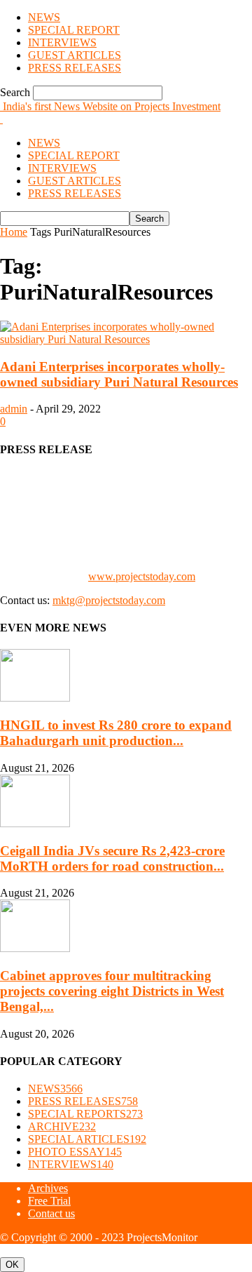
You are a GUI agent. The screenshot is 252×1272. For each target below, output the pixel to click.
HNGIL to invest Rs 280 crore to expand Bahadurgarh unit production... (116, 733)
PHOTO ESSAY (75, 1152)
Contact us (51, 1213)
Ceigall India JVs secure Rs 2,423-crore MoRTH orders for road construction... (112, 858)
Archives (48, 1188)
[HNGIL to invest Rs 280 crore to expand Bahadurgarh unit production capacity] (35, 698)
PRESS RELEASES (74, 68)
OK (12, 1264)
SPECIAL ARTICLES (87, 1139)
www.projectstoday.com (141, 576)
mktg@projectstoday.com (108, 600)
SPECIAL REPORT (74, 30)
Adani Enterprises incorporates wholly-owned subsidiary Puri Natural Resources (119, 374)
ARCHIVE (62, 1126)
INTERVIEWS (62, 42)
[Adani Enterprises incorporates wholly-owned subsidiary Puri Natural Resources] (126, 339)
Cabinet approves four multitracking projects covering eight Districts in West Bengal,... (112, 991)
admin (13, 409)
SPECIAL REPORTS (85, 1114)
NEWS (44, 17)
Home (13, 232)
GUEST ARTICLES (74, 55)
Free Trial (49, 1201)
